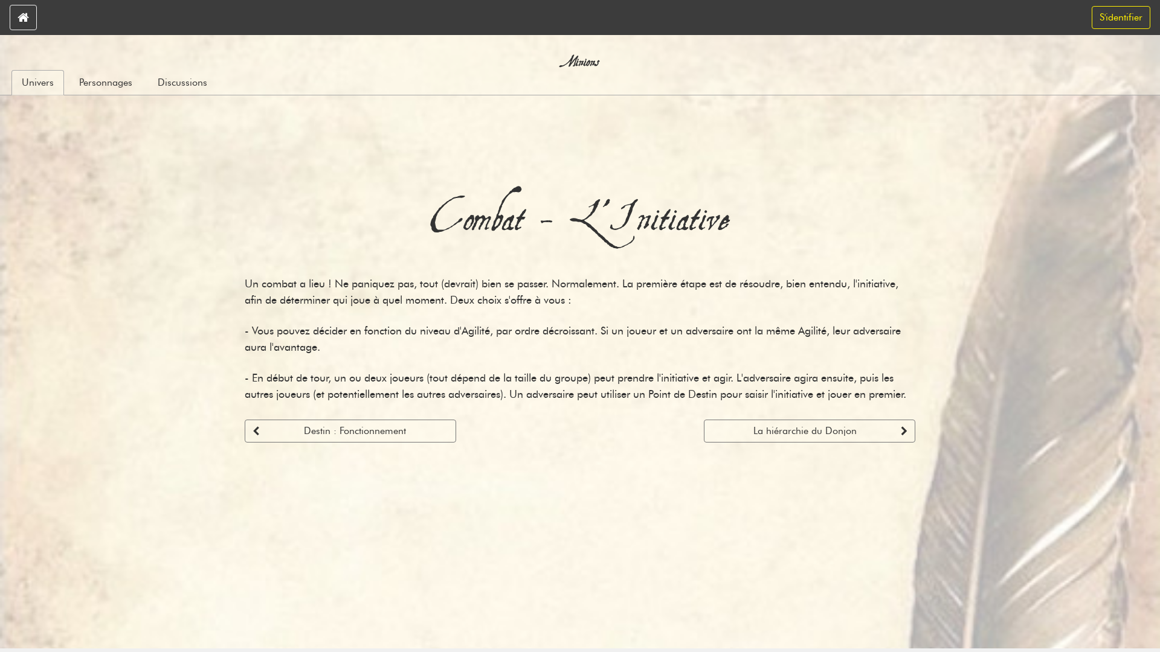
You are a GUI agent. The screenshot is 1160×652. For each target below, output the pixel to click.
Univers (38, 82)
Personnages (105, 82)
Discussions (182, 82)
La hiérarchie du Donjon (805, 430)
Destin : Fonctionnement (355, 430)
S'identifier (1121, 17)
